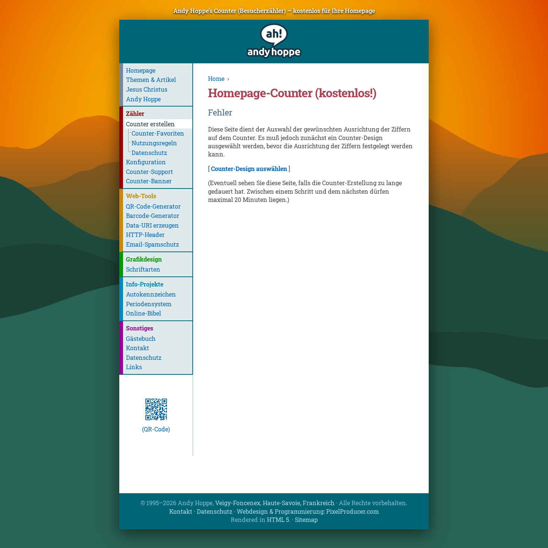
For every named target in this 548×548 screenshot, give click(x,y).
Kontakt (137, 348)
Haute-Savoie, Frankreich (298, 503)
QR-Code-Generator (153, 206)
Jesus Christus (146, 89)
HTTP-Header (145, 234)
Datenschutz (149, 152)
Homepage (140, 70)
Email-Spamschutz (152, 244)
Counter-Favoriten (158, 133)
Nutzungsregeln (154, 143)
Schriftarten (143, 269)
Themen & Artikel (151, 79)
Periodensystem (148, 304)
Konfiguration (146, 162)
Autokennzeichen (151, 294)
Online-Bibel (143, 313)
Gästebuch (140, 338)
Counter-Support (149, 171)
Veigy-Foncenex (237, 503)
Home (216, 78)
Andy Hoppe (143, 99)
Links (134, 367)
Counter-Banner (149, 181)
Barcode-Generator (152, 215)
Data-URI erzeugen (152, 225)
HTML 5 (278, 519)
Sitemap (306, 519)
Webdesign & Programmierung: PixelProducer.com (308, 511)
